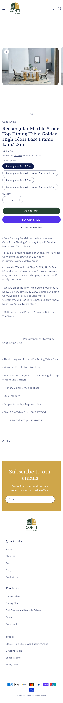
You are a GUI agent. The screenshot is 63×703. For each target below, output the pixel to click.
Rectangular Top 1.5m (18, 166)
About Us (11, 556)
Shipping (18, 155)
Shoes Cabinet (13, 657)
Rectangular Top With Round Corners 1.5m (30, 173)
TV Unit (10, 637)
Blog (8, 570)
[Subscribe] (51, 499)
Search (9, 563)
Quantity (6, 193)
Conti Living (27, 695)
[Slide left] (25, 114)
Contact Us (12, 577)
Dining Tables (13, 596)
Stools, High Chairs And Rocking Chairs (27, 643)
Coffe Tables (12, 624)
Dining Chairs (13, 603)
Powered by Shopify (39, 695)
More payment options (31, 227)
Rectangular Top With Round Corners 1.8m (30, 186)
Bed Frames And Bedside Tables (23, 610)
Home (9, 549)
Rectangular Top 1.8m (18, 180)
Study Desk (12, 664)
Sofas (9, 617)
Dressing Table (14, 650)
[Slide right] (38, 114)
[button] (3, 8)
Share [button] (9, 441)
